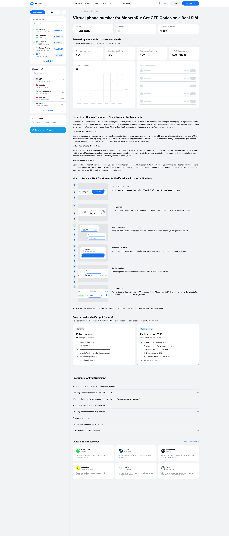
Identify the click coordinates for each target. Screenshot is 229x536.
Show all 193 (48, 110)
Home (75, 11)
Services (84, 11)
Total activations (82, 65)
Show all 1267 (48, 61)
